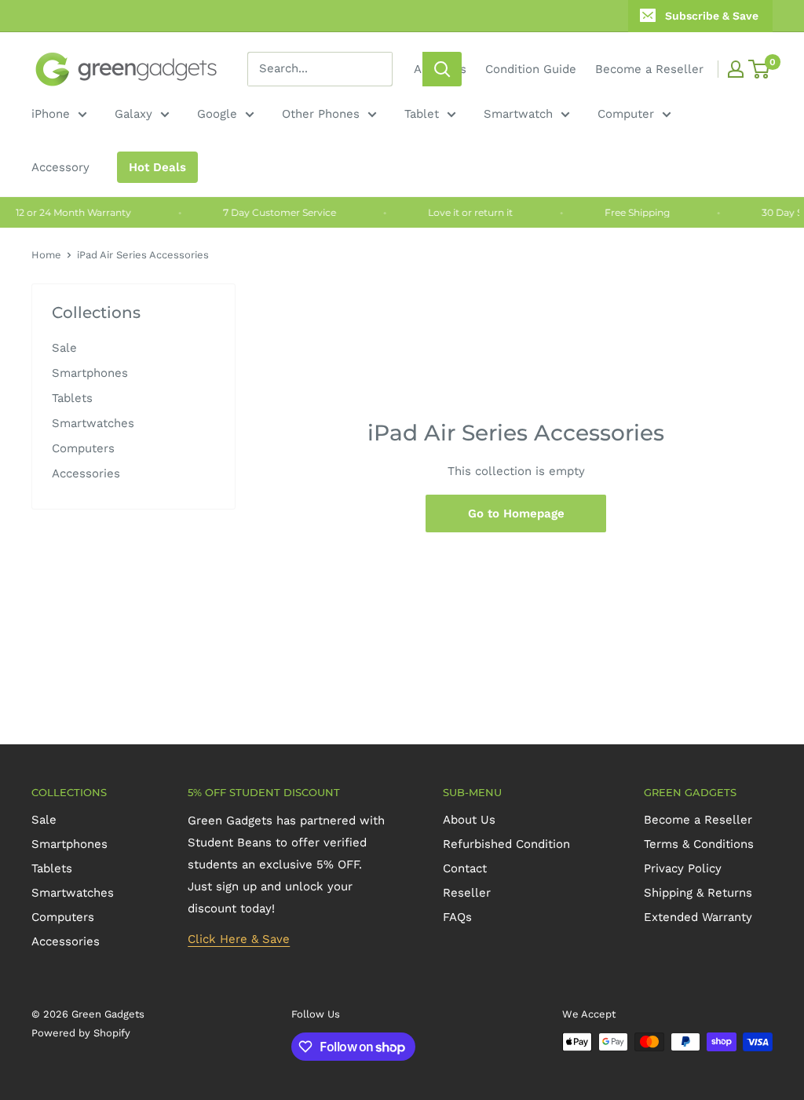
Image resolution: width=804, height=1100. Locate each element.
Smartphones (90, 373)
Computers (83, 448)
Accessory (60, 167)
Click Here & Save (239, 939)
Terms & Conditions (699, 844)
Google (217, 114)
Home (46, 255)
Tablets (72, 398)
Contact (465, 868)
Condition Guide (530, 69)
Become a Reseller (649, 69)
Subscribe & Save (711, 15)
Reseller (467, 893)
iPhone (50, 114)
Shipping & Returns (698, 893)
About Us (469, 820)
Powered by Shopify (80, 1033)
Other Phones (321, 114)
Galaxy (133, 114)
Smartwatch (518, 114)
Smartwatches (93, 423)
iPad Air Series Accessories (143, 255)
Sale (64, 348)
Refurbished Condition (506, 844)
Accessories (86, 473)
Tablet (421, 114)
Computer (626, 114)
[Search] (442, 69)
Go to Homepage (516, 513)
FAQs (457, 917)
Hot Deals (157, 167)
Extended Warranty (698, 917)
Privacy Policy (683, 868)
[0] (759, 69)
